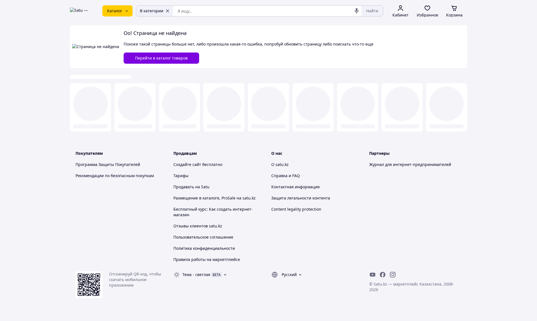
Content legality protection (296, 209)
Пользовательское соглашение (203, 237)
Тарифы (181, 175)
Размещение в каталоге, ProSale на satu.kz (214, 198)
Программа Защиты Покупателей (108, 164)
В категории (151, 10)
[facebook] (382, 274)
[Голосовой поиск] (356, 11)
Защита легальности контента (300, 198)
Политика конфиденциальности (204, 248)
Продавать (183, 186)
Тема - (196, 274)
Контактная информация (295, 186)
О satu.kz (280, 164)
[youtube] (372, 274)
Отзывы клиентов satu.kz (197, 226)
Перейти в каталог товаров (161, 58)
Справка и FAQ (285, 175)
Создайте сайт (187, 164)
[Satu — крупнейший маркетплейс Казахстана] (82, 11)
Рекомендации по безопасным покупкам (115, 175)
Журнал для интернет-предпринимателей (410, 164)
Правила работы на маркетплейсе (206, 259)
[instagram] (392, 274)
